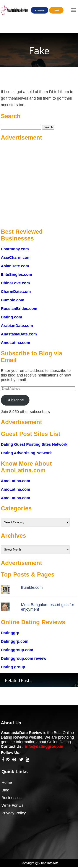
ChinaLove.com (15, 283)
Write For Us (12, 805)
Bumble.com (12, 300)
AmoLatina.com (15, 342)
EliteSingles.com (16, 274)
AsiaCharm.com (16, 257)
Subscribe (15, 400)
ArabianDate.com (17, 325)
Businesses (11, 798)
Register (39, 10)
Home (7, 782)
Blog (5, 790)
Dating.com (11, 317)
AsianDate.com (15, 266)
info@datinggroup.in (44, 746)
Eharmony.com (15, 249)
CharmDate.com (16, 291)
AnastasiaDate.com (19, 334)
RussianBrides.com (19, 308)
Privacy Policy (14, 813)
